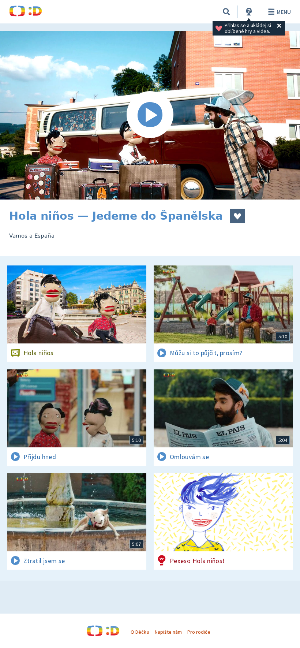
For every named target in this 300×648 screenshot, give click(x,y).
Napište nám (168, 632)
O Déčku (140, 632)
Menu (284, 11)
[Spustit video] (150, 115)
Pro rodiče (198, 632)
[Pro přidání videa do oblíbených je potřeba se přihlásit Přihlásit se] (237, 216)
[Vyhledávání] (226, 11)
